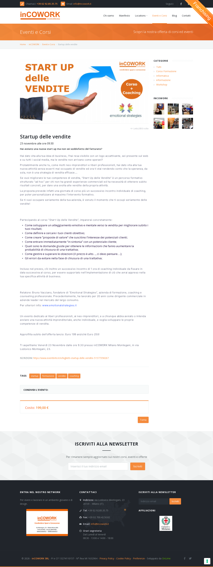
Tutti (158, 66)
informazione (163, 80)
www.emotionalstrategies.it (59, 305)
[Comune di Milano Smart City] (165, 523)
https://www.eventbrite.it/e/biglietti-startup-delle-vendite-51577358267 (71, 358)
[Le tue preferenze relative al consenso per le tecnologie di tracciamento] (207, 561)
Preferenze (139, 558)
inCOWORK (34, 44)
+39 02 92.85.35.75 (47, 3)
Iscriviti (137, 466)
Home (23, 44)
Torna (143, 419)
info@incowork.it (82, 3)
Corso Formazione (166, 71)
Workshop (161, 84)
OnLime (166, 558)
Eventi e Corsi (48, 44)
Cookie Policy (123, 558)
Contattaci (88, 492)
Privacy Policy (107, 558)
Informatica (162, 75)
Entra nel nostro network (40, 492)
